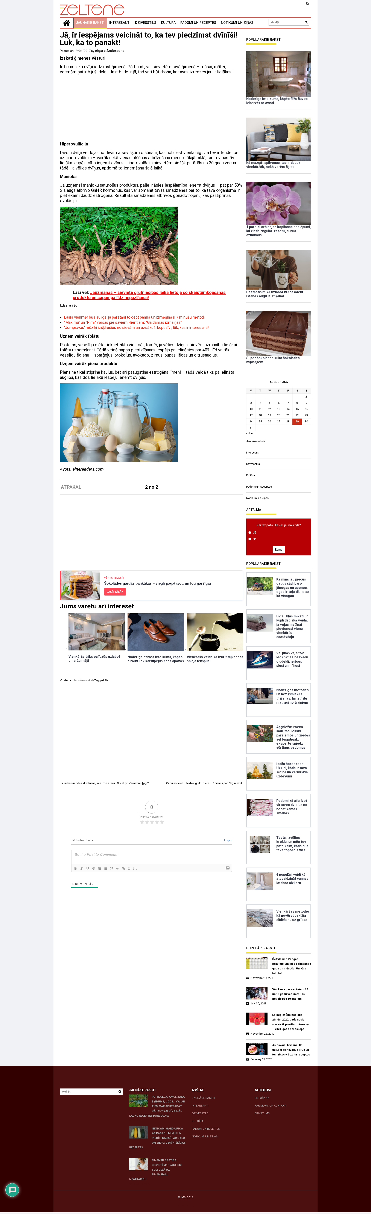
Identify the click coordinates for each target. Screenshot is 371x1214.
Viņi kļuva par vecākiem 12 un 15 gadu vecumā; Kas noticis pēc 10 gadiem (290, 994)
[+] (135, 868)
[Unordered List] (106, 868)
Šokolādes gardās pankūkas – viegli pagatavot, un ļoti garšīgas (157, 583)
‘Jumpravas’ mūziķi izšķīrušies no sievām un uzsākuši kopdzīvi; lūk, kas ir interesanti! (136, 327)
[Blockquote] (112, 868)
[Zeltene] (67, 23)
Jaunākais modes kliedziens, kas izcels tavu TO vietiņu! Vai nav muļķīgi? (104, 783)
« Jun (249, 433)
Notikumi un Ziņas (237, 23)
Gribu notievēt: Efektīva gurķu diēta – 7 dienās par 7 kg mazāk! (204, 783)
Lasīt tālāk (115, 591)
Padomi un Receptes (198, 23)
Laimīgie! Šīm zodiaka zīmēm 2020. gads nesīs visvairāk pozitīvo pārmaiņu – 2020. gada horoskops (291, 1022)
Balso (279, 549)
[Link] (124, 868)
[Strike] (94, 868)
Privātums (262, 1113)
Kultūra (168, 23)
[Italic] (82, 868)
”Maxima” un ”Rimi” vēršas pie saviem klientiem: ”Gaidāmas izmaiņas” (123, 322)
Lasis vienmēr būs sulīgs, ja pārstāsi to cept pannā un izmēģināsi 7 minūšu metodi (134, 317)
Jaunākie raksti (90, 23)
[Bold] (76, 868)
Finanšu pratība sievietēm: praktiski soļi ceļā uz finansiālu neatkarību (155, 1170)
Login (227, 840)
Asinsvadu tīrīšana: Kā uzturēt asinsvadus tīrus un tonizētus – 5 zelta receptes (291, 1049)
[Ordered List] (100, 868)
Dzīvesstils (145, 23)
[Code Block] (118, 868)
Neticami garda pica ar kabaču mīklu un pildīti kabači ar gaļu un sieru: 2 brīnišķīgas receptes (157, 1138)
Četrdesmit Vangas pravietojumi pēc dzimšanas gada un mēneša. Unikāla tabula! (291, 966)
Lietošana (262, 1097)
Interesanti (119, 23)
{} (129, 868)
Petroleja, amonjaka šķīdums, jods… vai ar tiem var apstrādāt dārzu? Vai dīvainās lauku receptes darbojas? (157, 1106)
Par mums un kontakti (271, 1105)
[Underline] (88, 868)
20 (106, 680)
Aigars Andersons (109, 51)
